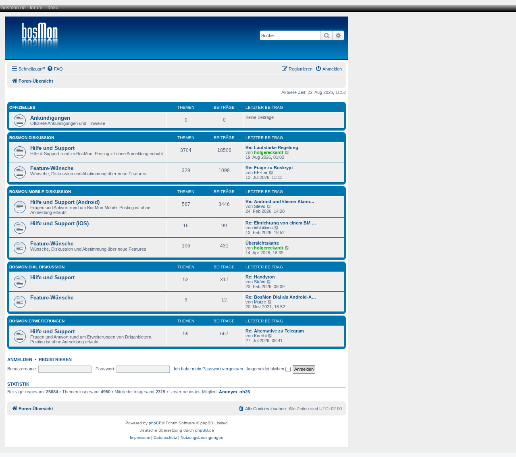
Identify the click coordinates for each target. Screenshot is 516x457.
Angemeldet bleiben (265, 368)
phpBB (155, 423)
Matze (260, 301)
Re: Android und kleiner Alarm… (280, 201)
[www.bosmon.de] (36, 38)
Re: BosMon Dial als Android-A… (281, 297)
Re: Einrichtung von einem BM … (281, 222)
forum (36, 7)
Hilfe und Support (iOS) (59, 223)
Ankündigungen (50, 118)
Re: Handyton (260, 276)
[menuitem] (55, 69)
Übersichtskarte (262, 243)
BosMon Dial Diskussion (36, 267)
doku (53, 7)
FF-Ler (261, 172)
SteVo (259, 206)
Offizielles (22, 107)
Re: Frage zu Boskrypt (269, 167)
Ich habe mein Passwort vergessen (208, 368)
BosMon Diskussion (31, 137)
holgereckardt (268, 152)
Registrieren (55, 359)
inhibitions (263, 227)
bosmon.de (13, 7)
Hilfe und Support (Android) (65, 202)
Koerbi (260, 335)
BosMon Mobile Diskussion (40, 191)
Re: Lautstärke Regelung (272, 147)
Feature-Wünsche (51, 168)
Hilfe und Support (52, 148)
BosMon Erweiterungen (36, 321)
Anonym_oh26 (234, 391)
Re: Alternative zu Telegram (275, 330)
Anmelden (19, 359)
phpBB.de (204, 430)
